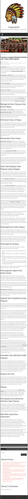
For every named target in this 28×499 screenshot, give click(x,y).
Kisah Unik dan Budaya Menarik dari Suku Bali (16, 449)
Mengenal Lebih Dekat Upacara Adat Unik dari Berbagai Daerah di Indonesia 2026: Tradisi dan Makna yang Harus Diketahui (14, 467)
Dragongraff (13, 27)
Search (2, 452)
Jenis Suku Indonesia (5, 50)
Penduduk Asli (20, 63)
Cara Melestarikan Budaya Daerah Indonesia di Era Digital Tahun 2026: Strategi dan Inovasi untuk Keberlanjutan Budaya (13, 480)
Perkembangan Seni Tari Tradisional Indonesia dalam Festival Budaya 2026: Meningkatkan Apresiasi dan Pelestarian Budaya (14, 471)
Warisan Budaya (7, 64)
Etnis (3, 63)
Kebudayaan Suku (7, 63)
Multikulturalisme (14, 63)
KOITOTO (18, 496)
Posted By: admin (4, 61)
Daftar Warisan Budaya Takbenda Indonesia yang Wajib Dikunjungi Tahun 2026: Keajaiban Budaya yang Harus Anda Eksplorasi (14, 475)
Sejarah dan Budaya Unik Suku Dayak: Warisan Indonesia (14, 445)
